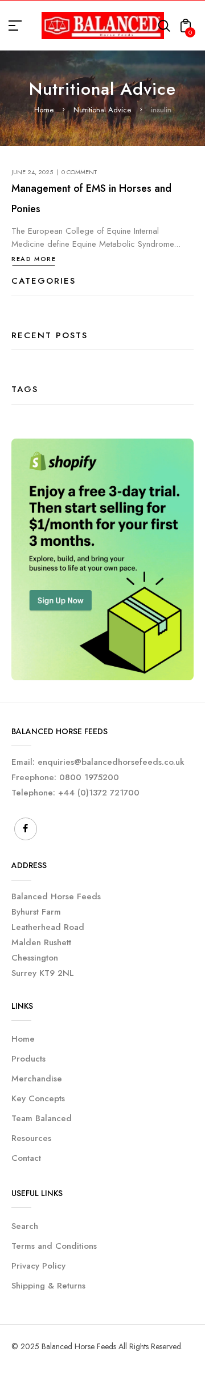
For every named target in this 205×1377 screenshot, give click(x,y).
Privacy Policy (38, 1266)
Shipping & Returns (48, 1285)
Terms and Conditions (54, 1246)
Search (24, 1226)
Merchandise (36, 1078)
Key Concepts (38, 1098)
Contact (26, 1158)
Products (28, 1058)
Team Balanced (41, 1118)
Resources (31, 1138)
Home (44, 109)
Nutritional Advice (102, 109)
